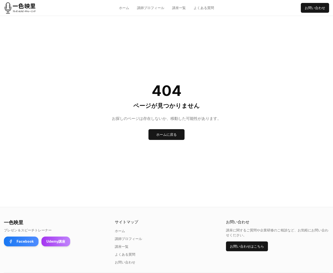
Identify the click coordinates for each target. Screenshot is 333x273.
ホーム (124, 8)
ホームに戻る (166, 134)
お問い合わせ (315, 8)
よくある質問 (204, 8)
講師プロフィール (150, 8)
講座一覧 (179, 8)
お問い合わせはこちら (247, 246)
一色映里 (13, 222)
